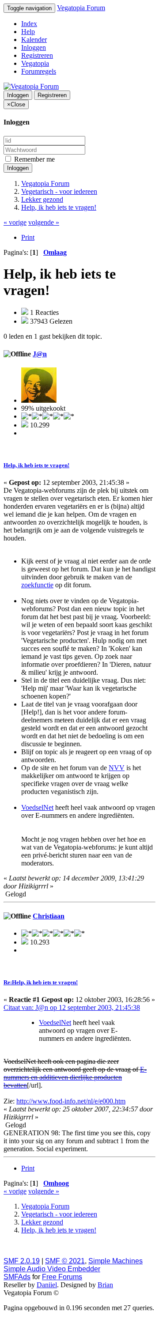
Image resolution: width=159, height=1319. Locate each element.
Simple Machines (115, 1261)
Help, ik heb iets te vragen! (36, 465)
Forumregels (38, 71)
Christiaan (48, 916)
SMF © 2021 (65, 1261)
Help (28, 31)
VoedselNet (37, 807)
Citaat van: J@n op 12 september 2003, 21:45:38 (72, 1007)
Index (29, 23)
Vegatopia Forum (81, 7)
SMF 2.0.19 (22, 1261)
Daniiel (47, 1285)
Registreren (37, 55)
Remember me (33, 159)
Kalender (34, 39)
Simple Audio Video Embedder (52, 1269)
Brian (105, 1285)
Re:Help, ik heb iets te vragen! (41, 982)
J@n (40, 354)
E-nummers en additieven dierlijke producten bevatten (75, 1077)
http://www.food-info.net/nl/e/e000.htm (70, 1101)
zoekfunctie (37, 585)
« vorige (15, 222)
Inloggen (33, 47)
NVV (117, 767)
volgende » (43, 222)
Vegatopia (35, 63)
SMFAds (17, 1277)
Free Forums (62, 1277)
